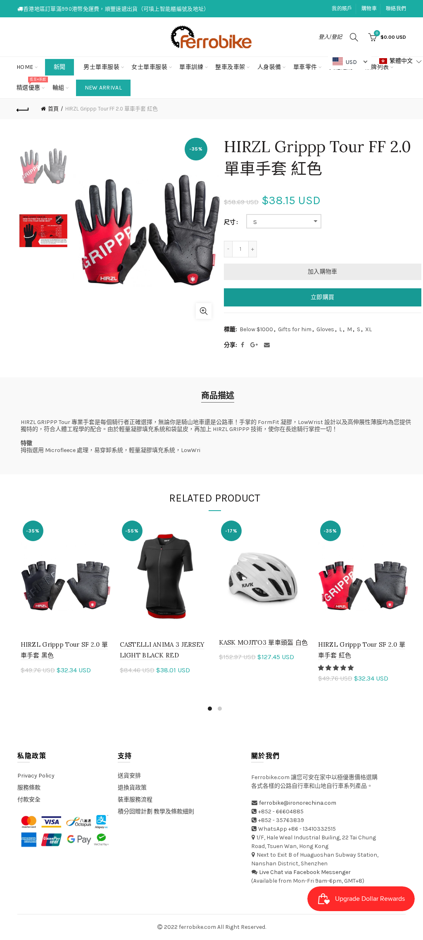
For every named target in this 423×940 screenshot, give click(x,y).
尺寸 (229, 222)
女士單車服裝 (149, 67)
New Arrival (103, 87)
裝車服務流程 (135, 799)
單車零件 (305, 67)
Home (25, 67)
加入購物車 (322, 271)
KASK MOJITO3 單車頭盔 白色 (263, 642)
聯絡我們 (396, 9)
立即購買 (322, 297)
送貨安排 (129, 775)
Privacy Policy (36, 775)
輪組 (58, 87)
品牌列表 (379, 64)
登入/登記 (330, 37)
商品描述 (217, 396)
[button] (336, 667)
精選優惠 (31, 84)
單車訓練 (191, 67)
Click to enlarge (204, 311)
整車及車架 (230, 67)
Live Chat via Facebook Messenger (305, 872)
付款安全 (28, 799)
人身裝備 (269, 67)
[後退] (23, 109)
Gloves (325, 329)
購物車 (369, 9)
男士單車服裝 (101, 67)
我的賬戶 (342, 9)
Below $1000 (256, 329)
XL (368, 329)
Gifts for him (294, 329)
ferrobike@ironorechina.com (297, 802)
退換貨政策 (132, 787)
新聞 (60, 67)
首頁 (53, 109)
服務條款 (28, 787)
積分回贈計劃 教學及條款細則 (156, 811)
